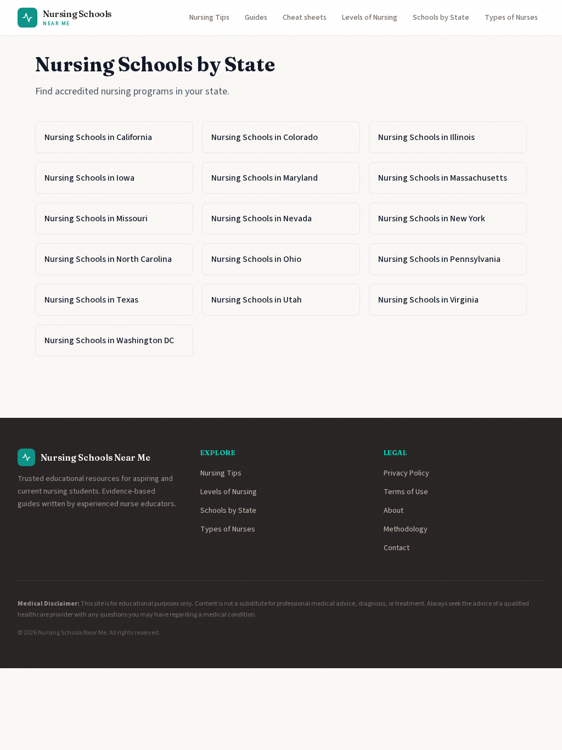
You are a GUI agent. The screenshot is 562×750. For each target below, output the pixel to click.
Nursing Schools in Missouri (96, 218)
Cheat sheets (305, 17)
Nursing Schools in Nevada (261, 218)
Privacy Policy (406, 473)
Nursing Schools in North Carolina (108, 259)
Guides (256, 17)
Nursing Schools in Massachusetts (442, 178)
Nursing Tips (209, 17)
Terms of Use (406, 491)
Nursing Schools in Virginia (428, 300)
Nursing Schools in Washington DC (109, 340)
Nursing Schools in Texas (91, 300)
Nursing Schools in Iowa (89, 178)
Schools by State (441, 17)
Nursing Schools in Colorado (264, 137)
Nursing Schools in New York (431, 218)
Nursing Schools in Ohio (256, 259)
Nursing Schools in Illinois (426, 137)
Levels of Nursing (369, 17)
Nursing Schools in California (98, 137)
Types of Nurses (511, 17)
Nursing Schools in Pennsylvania (439, 259)
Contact (396, 547)
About (393, 510)
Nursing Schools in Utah (256, 300)
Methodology (406, 529)
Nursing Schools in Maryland (264, 178)
